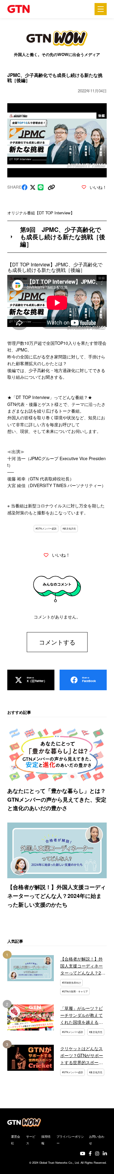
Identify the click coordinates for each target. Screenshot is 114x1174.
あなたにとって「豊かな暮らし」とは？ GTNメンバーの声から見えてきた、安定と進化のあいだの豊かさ (56, 799)
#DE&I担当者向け (71, 982)
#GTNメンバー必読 (46, 528)
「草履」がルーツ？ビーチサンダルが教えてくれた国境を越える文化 (81, 1015)
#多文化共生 (69, 528)
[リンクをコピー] (51, 187)
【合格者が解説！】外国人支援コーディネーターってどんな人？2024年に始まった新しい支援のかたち (56, 896)
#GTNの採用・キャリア (75, 991)
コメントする (57, 642)
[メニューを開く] (101, 9)
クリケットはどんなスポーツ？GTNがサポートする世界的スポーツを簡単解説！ (81, 1055)
